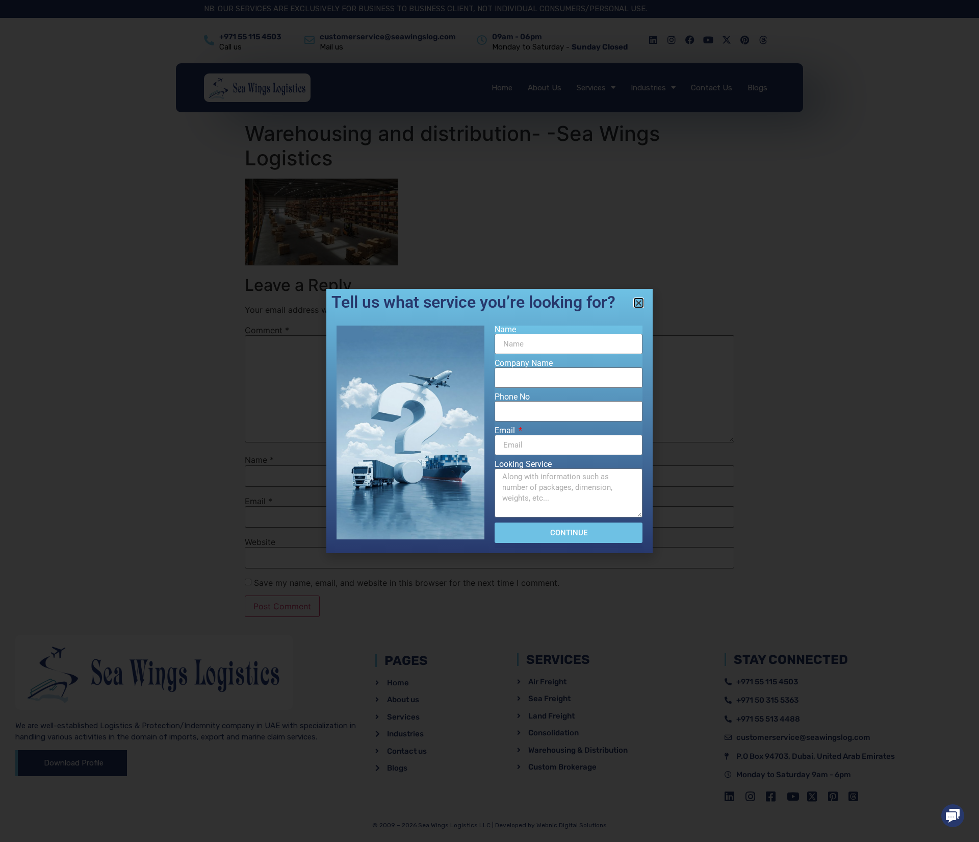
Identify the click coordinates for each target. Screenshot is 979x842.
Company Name (524, 363)
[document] (489, 421)
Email (506, 431)
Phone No (512, 397)
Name (505, 330)
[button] (952, 815)
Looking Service (523, 464)
